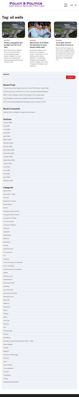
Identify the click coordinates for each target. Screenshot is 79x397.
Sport (5, 361)
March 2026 (7, 139)
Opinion (33, 40)
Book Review (7, 204)
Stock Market (7, 365)
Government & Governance (12, 269)
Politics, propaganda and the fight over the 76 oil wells (13, 45)
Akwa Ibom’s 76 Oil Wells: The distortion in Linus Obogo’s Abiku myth (39, 45)
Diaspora (6, 232)
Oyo (4, 327)
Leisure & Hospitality (10, 293)
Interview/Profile (9, 283)
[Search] (75, 5)
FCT (4, 255)
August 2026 (7, 122)
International (7, 279)
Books (5, 208)
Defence (6, 228)
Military (5, 313)
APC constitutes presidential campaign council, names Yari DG (24, 102)
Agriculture (7, 191)
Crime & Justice (8, 221)
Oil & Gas (6, 320)
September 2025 (8, 160)
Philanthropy (7, 331)
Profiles (5, 348)
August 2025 (7, 163)
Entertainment (8, 249)
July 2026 (6, 126)
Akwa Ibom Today (9, 194)
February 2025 (8, 180)
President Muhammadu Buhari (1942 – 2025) (18, 341)
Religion (6, 351)
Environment (7, 252)
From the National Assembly (13, 262)
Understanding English (11, 382)
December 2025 (8, 150)
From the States (8, 266)
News (5, 317)
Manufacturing (8, 296)
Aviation (6, 197)
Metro (5, 310)
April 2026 (6, 136)
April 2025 (6, 177)
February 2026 (8, 143)
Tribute (5, 378)
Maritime (6, 300)
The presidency (8, 368)
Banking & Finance (9, 201)
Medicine (6, 303)
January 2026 (7, 146)
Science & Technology (10, 354)
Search (6, 74)
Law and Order (8, 290)
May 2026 (6, 133)
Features (6, 259)
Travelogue (7, 375)
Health (5, 272)
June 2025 (6, 170)
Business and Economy (11, 211)
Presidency (7, 337)
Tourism (6, 371)
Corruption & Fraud (9, 218)
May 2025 (6, 174)
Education (6, 242)
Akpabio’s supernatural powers (24, 112)
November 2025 (8, 153)
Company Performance (11, 214)
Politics (7, 40)
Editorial (6, 238)
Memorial (6, 307)
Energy (5, 245)
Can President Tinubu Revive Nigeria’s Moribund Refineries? (23, 98)
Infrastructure (8, 276)
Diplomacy (7, 235)
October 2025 (8, 156)
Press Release (8, 344)
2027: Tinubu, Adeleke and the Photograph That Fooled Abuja (23, 95)
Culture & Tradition (9, 225)
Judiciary (6, 286)
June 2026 (6, 129)
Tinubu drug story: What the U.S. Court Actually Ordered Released (25, 91)
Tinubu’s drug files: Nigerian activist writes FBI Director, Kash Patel (26, 88)
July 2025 (6, 167)
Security (6, 358)
